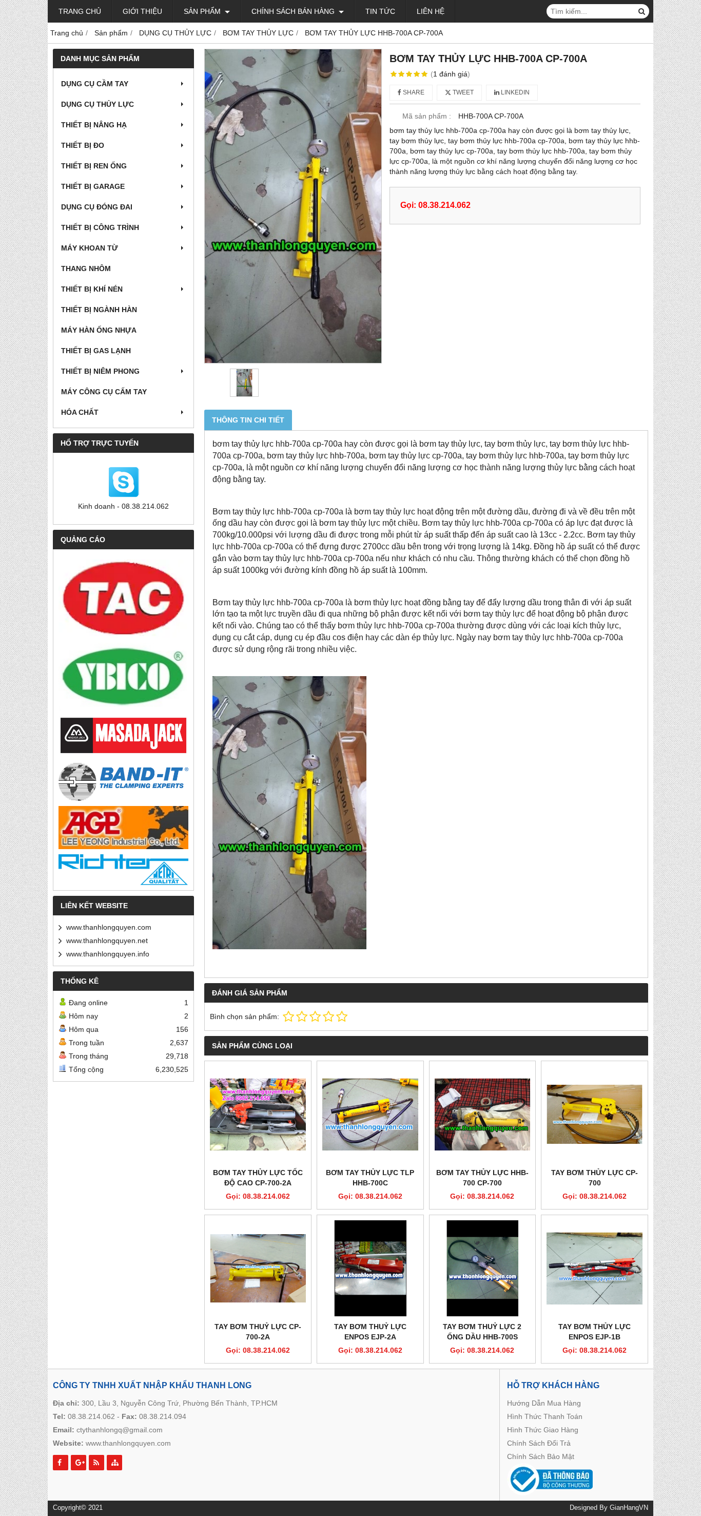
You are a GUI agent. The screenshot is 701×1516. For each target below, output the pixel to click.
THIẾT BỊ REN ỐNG (94, 166)
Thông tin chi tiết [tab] (248, 420)
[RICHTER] (123, 869)
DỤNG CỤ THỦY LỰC (97, 104)
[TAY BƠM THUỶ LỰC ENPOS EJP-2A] (370, 1268)
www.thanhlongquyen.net (107, 940)
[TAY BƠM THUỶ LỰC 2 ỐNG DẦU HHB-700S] (483, 1268)
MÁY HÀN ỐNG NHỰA (99, 330)
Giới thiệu (142, 11)
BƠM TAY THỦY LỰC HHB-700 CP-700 (482, 1177)
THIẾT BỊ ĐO (82, 145)
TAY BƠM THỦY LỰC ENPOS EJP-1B (594, 1331)
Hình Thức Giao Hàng (542, 1430)
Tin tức (380, 11)
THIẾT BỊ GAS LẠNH (96, 351)
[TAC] (123, 599)
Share (412, 92)
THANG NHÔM (86, 268)
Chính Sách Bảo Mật (540, 1456)
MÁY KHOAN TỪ (89, 248)
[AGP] (123, 827)
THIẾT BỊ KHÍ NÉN (92, 289)
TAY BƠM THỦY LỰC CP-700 (594, 1177)
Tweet (462, 92)
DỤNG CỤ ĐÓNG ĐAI (96, 207)
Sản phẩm (203, 11)
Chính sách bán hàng (294, 11)
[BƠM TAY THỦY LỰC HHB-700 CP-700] (483, 1114)
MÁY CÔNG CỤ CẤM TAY (104, 392)
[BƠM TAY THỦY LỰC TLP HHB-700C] (370, 1114)
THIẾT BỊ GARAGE (93, 186)
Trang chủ (80, 11)
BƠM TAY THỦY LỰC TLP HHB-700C (370, 1177)
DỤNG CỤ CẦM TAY (94, 84)
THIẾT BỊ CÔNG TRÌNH (100, 227)
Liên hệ (430, 11)
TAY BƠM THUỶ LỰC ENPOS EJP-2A (370, 1331)
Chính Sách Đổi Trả (539, 1443)
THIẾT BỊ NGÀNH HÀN (99, 309)
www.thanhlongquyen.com (108, 927)
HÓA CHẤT (80, 412)
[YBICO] (123, 677)
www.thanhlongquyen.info (107, 954)
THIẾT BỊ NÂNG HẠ (94, 125)
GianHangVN (629, 1507)
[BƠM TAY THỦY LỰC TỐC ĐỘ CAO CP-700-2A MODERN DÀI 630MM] (258, 1114)
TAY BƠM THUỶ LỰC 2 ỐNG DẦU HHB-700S (482, 1331)
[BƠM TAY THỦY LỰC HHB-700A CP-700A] (293, 206)
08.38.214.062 (91, 1416)
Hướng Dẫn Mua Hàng (544, 1403)
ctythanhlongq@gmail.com (119, 1430)
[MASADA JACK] (123, 736)
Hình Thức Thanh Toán (544, 1416)
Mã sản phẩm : (426, 116)
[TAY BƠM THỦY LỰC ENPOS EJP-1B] (594, 1268)
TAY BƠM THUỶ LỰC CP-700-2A (258, 1331)
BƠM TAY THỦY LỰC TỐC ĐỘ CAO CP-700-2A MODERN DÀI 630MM (258, 1182)
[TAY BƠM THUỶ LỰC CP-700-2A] (258, 1268)
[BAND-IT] (123, 780)
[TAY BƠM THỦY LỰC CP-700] (594, 1114)
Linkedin (514, 92)
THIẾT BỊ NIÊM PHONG (100, 371)
